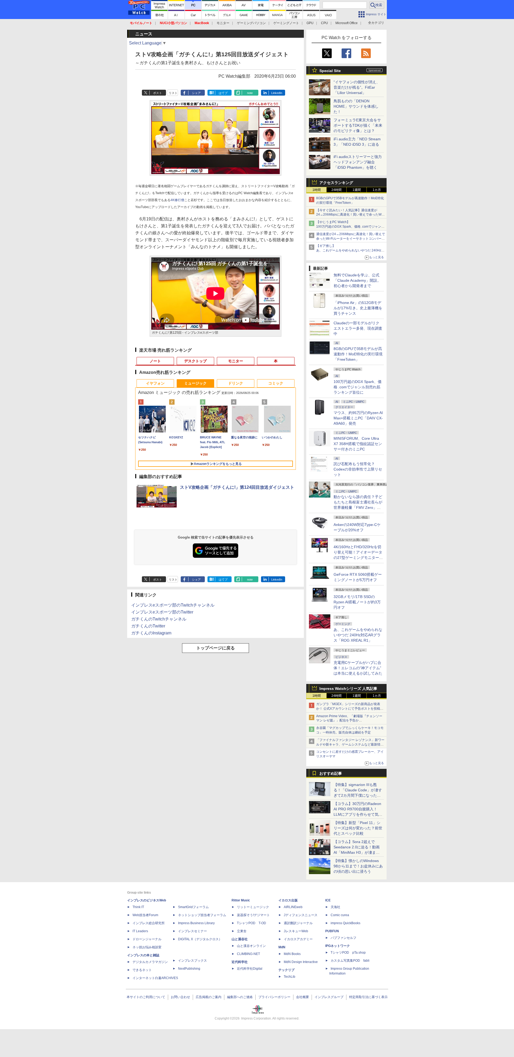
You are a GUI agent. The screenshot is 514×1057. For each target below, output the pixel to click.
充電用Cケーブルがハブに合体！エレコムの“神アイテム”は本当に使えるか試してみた (358, 667)
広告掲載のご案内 (208, 997)
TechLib (289, 977)
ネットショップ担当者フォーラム (202, 915)
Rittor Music (241, 900)
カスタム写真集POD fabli (350, 960)
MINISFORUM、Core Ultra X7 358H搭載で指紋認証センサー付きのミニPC (358, 443)
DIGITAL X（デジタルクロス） (200, 939)
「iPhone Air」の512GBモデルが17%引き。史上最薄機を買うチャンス (358, 307)
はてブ (223, 93)
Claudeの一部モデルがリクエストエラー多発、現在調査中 (358, 328)
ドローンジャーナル (147, 939)
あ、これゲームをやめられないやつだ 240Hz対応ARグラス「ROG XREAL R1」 (358, 634)
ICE (328, 900)
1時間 (316, 190)
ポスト (157, 93)
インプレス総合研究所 (149, 923)
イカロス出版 (288, 900)
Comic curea (340, 915)
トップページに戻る (215, 648)
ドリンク (235, 383)
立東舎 (242, 931)
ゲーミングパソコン (251, 23)
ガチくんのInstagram (151, 633)
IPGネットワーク (337, 946)
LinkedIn (276, 93)
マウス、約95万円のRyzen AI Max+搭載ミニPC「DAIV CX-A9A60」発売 (358, 418)
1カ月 (377, 190)
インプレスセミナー (192, 931)
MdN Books (292, 954)
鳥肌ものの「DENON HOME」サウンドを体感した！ (356, 106)
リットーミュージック (253, 907)
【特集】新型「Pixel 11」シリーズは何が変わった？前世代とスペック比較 (358, 828)
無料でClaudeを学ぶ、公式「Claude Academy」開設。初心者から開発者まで (357, 280)
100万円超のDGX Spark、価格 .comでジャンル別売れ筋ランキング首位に (357, 386)
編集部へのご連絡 (240, 997)
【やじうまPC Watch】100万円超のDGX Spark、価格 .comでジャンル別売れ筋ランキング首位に (350, 226)
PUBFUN (332, 931)
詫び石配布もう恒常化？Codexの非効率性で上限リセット (358, 469)
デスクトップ (195, 361)
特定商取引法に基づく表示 (368, 997)
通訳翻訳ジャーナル (298, 923)
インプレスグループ (329, 997)
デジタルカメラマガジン (150, 962)
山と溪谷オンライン (251, 946)
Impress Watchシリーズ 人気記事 (348, 688)
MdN (281, 947)
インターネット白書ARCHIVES (155, 978)
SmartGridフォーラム (193, 907)
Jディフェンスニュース (301, 915)
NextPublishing (189, 969)
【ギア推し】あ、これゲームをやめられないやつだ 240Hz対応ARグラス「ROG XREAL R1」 (350, 250)
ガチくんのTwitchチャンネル (158, 619)
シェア (196, 93)
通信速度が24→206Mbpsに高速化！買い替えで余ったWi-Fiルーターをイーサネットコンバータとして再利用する (350, 238)
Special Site (330, 71)
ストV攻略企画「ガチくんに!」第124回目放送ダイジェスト (237, 487)
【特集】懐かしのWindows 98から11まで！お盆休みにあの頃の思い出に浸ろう (358, 866)
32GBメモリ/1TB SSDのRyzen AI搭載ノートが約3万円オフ (357, 602)
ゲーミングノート (286, 23)
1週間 (357, 190)
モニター (223, 23)
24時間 (336, 190)
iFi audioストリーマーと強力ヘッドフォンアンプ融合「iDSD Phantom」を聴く (358, 162)
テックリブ (286, 970)
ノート (155, 361)
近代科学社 (240, 962)
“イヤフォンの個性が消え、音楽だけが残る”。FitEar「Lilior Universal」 (357, 87)
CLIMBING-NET (248, 954)
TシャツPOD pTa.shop (348, 952)
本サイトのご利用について (146, 997)
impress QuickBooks (345, 923)
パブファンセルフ (343, 938)
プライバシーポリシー (274, 997)
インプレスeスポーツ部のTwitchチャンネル (172, 605)
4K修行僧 (177, 200)
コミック (275, 383)
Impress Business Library (196, 923)
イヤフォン (155, 383)
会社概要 (302, 997)
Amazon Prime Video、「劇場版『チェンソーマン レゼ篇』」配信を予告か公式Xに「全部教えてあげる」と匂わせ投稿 (349, 720)
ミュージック (195, 383)
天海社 (335, 907)
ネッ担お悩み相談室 (147, 947)
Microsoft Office (346, 23)
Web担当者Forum (145, 915)
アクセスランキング (336, 182)
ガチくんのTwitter (148, 626)
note (250, 93)
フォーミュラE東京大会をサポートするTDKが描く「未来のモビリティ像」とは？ (358, 125)
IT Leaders (140, 931)
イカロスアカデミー (298, 939)
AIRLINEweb (293, 907)
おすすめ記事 (330, 773)
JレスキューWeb (296, 931)
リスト (173, 93)
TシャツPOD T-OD (251, 923)
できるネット (142, 970)
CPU (324, 23)
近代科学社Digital (249, 969)
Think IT (138, 907)
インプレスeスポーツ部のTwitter (162, 612)
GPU (310, 23)
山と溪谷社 (240, 939)
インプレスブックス (192, 960)
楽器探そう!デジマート (253, 915)
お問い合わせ (180, 997)
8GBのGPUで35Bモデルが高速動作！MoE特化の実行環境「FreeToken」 (358, 354)
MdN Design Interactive (301, 962)
